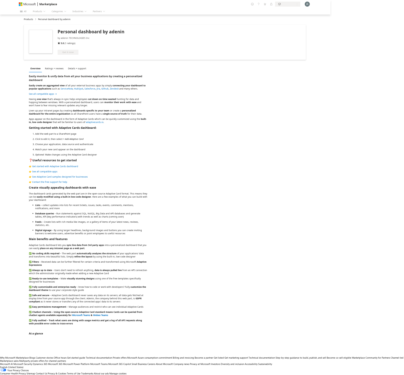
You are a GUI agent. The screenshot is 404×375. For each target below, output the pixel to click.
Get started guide (76, 357)
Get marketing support (236, 357)
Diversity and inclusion (232, 364)
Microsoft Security (22, 364)
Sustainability (265, 364)
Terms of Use (73, 373)
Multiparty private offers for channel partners (42, 360)
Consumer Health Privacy (13, 373)
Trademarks (87, 373)
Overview (35, 68)
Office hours (60, 357)
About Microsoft (164, 364)
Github (105, 88)
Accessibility (251, 364)
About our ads (101, 373)
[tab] (36, 68)
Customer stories (44, 357)
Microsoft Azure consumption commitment (150, 357)
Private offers (120, 357)
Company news (181, 364)
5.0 (62, 43)
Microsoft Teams (81, 315)
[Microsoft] (27, 4)
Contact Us (41, 373)
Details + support (77, 68)
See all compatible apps (44, 171)
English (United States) (12, 367)
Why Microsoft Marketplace (14, 357)
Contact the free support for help (49, 181)
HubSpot (78, 88)
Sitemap (31, 373)
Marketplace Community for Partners (371, 357)
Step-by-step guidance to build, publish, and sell (301, 357)
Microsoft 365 (55, 364)
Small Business (139, 364)
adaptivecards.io (94, 122)
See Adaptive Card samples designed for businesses (60, 176)
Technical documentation (99, 357)
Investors (215, 364)
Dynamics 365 (40, 364)
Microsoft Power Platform (76, 364)
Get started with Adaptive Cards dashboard (55, 166)
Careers (151, 364)
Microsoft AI (6, 364)
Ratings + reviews (54, 68)
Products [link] (28, 19)
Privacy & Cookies (57, 373)
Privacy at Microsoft (200, 364)
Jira (98, 88)
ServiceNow (67, 88)
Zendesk (114, 88)
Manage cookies (117, 373)
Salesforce (89, 88)
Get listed (219, 357)
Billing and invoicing (183, 357)
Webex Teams (100, 315)
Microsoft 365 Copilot (119, 364)
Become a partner (204, 357)
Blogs (32, 357)
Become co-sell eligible (339, 357)
